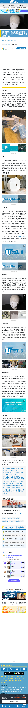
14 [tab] (14, 13)
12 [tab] (18, 11)
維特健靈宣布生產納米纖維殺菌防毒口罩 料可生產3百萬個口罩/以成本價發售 (13, 478)
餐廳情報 (14, 681)
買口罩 (10, 518)
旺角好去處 (4, 681)
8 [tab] (12, 11)
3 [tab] (13, 9)
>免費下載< (21, 236)
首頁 (3, 40)
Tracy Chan (7, 45)
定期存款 (25, 8)
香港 (12, 521)
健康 (15, 40)
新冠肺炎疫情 (19, 521)
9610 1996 (17, 513)
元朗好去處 (13, 679)
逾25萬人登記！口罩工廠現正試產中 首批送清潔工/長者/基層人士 (13, 473)
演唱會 (5, 5)
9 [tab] (13, 11)
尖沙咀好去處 (18, 677)
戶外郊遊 (20, 681)
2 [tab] (12, 9)
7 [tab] (10, 11)
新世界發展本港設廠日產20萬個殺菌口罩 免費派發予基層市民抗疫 (13, 469)
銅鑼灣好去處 (5, 679)
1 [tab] (10, 9)
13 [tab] (13, 13)
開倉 (12, 677)
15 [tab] (16, 13)
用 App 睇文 (22, 48)
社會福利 (3, 682)
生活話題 (9, 40)
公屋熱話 (13, 8)
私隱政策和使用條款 (20, 697)
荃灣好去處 (20, 679)
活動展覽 (3, 677)
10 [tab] (15, 11)
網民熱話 (3, 687)
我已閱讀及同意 (14, 701)
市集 (8, 677)
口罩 (4, 518)
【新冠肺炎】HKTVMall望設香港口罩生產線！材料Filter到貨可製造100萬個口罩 (13, 492)
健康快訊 (5, 521)
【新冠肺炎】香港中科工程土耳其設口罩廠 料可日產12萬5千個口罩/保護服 (13, 482)
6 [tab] (18, 9)
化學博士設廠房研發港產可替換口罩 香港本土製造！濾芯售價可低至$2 (13, 486)
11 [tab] (17, 11)
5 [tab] (17, 9)
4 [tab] (15, 9)
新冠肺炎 (17, 518)
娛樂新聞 (19, 8)
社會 (9, 681)
